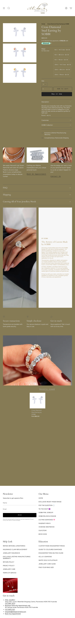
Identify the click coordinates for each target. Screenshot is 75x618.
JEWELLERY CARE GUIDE (47, 564)
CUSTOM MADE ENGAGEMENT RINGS (52, 546)
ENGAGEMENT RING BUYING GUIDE (51, 553)
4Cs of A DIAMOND (45, 557)
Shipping (7, 194)
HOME (41, 498)
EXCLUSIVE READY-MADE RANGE (50, 502)
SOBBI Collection (47, 125)
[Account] (66, 8)
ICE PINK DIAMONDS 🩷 (47, 520)
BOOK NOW (43, 534)
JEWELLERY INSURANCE (11, 553)
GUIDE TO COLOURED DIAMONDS (50, 549)
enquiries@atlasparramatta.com (15, 612)
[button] (9, 8)
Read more (46, 115)
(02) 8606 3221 (10, 609)
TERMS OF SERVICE (9, 573)
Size (43, 81)
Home (43, 24)
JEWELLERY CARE (9, 569)
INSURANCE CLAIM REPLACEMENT (15, 549)
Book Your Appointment (13, 614)
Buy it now (57, 94)
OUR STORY (43, 530)
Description (45, 102)
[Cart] (71, 8)
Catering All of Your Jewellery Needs (19, 201)
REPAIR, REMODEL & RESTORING (14, 546)
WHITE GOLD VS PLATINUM (48, 560)
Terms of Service (13, 520)
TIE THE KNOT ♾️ (44, 509)
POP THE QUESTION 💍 (47, 505)
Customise (45, 120)
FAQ (5, 187)
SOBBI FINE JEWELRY (46, 512)
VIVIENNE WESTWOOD (46, 527)
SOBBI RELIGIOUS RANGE (47, 516)
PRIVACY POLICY (8, 566)
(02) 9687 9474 (10, 603)
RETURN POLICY (8, 562)
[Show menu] (3, 8)
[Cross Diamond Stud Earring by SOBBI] (37, 401)
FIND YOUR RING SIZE (46, 567)
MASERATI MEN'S (44, 523)
